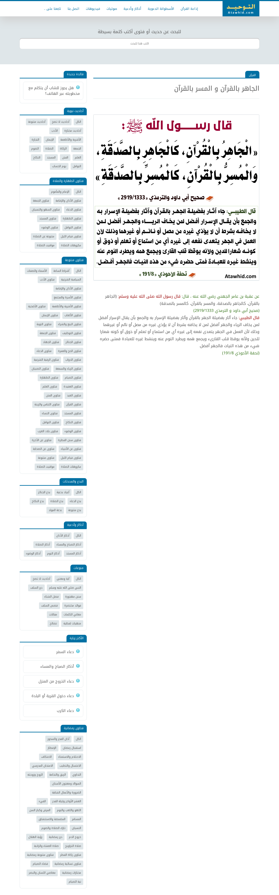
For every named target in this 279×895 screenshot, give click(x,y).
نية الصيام (75, 881)
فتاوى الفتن (53, 395)
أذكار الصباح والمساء (68, 544)
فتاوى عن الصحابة (43, 449)
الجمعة (77, 148)
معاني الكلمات (72, 614)
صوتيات (112, 9)
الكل (78, 121)
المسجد (51, 157)
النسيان (76, 828)
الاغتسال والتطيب (70, 765)
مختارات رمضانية (71, 872)
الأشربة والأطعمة (70, 139)
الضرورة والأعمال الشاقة (66, 792)
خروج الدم (75, 837)
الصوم (35, 148)
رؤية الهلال (35, 837)
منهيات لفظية (72, 623)
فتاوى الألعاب (73, 315)
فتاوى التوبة (44, 324)
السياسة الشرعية (71, 279)
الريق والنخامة (57, 774)
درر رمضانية (55, 837)
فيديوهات (93, 9)
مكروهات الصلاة (71, 245)
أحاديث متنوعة (36, 121)
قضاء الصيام (40, 863)
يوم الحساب (59, 166)
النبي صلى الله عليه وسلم (65, 587)
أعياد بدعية (63, 492)
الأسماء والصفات (37, 270)
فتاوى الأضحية (37, 306)
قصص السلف (49, 605)
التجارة (35, 139)
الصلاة (49, 148)
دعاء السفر (65, 651)
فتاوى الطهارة (72, 218)
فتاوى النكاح (73, 422)
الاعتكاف (46, 756)
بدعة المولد (55, 510)
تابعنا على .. (52, 9)
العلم (78, 157)
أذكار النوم (53, 553)
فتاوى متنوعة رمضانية (40, 855)
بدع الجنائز (44, 492)
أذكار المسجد (73, 553)
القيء (42, 801)
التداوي (76, 774)
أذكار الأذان (62, 535)
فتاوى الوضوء (49, 227)
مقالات (53, 614)
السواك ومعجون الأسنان (66, 783)
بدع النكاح (38, 501)
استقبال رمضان (72, 748)
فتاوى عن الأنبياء (71, 449)
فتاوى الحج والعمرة (69, 351)
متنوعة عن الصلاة (43, 236)
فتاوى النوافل (73, 227)
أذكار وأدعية (132, 9)
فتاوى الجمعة (41, 200)
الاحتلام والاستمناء (69, 756)
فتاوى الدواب (73, 359)
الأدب (54, 130)
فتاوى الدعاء (73, 209)
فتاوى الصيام (73, 377)
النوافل (77, 166)
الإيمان (50, 139)
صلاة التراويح (73, 846)
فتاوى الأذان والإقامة (68, 200)
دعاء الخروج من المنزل (56, 681)
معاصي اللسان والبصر (42, 872)
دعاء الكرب (65, 710)
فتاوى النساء (50, 413)
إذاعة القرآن (189, 9)
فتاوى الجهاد (51, 342)
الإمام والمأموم (60, 191)
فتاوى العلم (50, 386)
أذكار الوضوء (33, 553)
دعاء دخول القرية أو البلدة (53, 695)
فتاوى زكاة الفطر (70, 855)
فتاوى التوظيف (71, 333)
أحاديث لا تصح (60, 121)
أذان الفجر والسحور (58, 739)
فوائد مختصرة (72, 605)
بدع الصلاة (56, 501)
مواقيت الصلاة (45, 245)
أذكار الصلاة (43, 544)
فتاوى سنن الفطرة (69, 440)
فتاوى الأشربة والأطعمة (66, 306)
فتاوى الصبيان (40, 368)
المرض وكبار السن (39, 810)
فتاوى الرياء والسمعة (68, 368)
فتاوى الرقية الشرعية (46, 359)
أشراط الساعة (61, 270)
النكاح (36, 157)
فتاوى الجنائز (73, 342)
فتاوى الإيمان (50, 315)
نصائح (53, 623)
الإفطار (52, 748)
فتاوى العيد (74, 395)
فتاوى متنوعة (46, 457)
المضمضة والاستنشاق (52, 819)
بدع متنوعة (74, 510)
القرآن (252, 75)
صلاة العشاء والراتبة (46, 846)
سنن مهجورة (73, 596)
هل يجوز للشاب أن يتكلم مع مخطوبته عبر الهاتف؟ (54, 90)
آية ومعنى (63, 578)
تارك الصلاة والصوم (53, 828)
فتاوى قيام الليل (71, 236)
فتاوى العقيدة (72, 386)
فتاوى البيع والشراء (69, 324)
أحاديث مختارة (72, 130)
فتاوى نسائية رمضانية (67, 863)
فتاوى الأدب (47, 279)
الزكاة (63, 148)
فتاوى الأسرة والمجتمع (67, 297)
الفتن (65, 157)
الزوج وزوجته (35, 774)
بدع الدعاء (75, 501)
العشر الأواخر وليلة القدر (66, 801)
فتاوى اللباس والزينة (47, 404)
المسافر (76, 819)
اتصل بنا (73, 9)
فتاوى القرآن (73, 404)
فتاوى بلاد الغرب (48, 431)
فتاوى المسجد (47, 218)
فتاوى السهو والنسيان (46, 209)
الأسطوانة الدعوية (161, 9)
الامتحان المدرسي (42, 765)
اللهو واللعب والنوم (69, 810)
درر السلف (36, 587)
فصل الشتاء (51, 596)
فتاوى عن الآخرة (41, 440)
